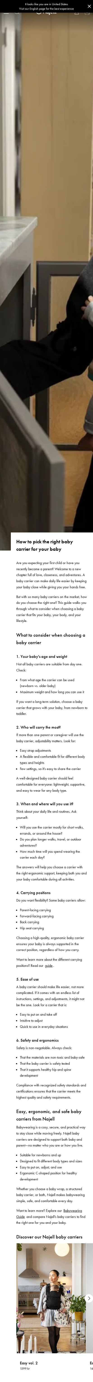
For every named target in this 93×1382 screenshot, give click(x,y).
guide (49, 965)
